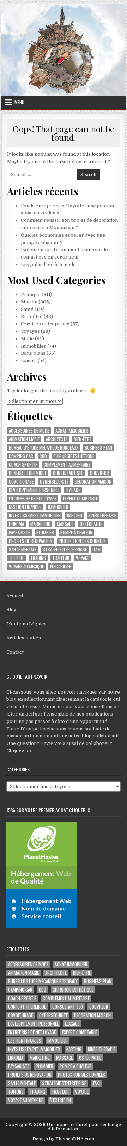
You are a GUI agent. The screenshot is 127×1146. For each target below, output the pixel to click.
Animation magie (24, 439)
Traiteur (60, 558)
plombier (45, 532)
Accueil (14, 595)
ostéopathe (91, 524)
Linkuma (16, 524)
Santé (27, 309)
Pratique (31, 294)
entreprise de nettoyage (32, 498)
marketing (40, 524)
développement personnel (34, 490)
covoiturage (21, 481)
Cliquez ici (18, 750)
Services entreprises (45, 323)
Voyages (30, 331)
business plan (98, 447)
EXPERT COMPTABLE (80, 498)
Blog (11, 609)
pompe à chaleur (76, 532)
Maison (29, 302)
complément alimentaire (66, 464)
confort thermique (28, 473)
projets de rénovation (30, 541)
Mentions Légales (26, 623)
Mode (27, 338)
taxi (97, 549)
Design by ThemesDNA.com (63, 1138)
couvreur (99, 473)
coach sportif (23, 464)
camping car (21, 456)
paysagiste (19, 532)
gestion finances (25, 507)
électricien (61, 566)
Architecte (56, 439)
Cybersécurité (54, 481)
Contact (15, 652)
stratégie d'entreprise (65, 549)
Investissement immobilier (35, 515)
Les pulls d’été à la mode (48, 264)
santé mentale (22, 549)
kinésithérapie (102, 515)
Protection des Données (82, 541)
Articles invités (23, 638)
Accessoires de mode (29, 430)
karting (74, 515)
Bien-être (32, 316)
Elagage (73, 490)
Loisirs (29, 360)
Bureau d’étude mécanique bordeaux (43, 447)
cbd (43, 456)
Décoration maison (93, 481)
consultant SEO (68, 473)
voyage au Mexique (26, 566)
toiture (16, 558)
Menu (19, 102)
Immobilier (33, 346)
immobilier (58, 507)
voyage (82, 558)
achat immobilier (71, 430)
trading (38, 558)
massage (65, 524)
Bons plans (33, 353)
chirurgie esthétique (73, 456)
